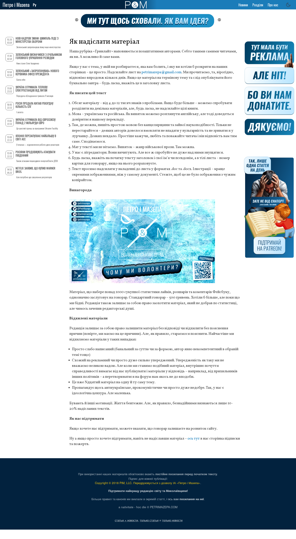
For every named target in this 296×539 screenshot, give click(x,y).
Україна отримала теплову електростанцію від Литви (31, 88)
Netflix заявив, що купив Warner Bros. (35, 170)
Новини (243, 4)
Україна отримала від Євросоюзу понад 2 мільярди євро (36, 121)
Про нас (273, 4)
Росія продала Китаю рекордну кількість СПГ (34, 105)
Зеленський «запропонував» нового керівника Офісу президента (37, 72)
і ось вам (185, 499)
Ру (34, 4)
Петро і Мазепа (16, 4)
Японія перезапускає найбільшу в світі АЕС (36, 137)
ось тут (194, 438)
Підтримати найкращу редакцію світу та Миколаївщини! (148, 491)
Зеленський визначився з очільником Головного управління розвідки (39, 56)
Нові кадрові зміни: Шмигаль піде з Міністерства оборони (37, 40)
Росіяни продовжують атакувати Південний (35, 153)
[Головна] (136, 4)
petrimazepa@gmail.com (161, 72)
